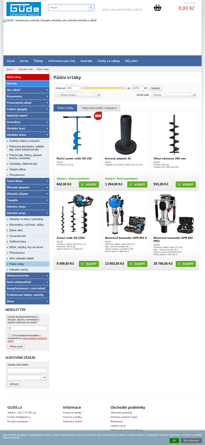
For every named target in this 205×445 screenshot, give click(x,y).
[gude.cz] (23, 9)
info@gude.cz (23, 417)
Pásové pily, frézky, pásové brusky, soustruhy (25, 157)
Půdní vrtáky (65, 107)
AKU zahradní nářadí (21, 258)
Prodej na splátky (72, 412)
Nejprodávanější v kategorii (99, 107)
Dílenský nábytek (17, 193)
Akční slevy (14, 77)
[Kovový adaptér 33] (125, 135)
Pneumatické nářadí (19, 102)
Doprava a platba (72, 417)
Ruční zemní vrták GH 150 (74, 158)
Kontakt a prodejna (17, 421)
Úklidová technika (18, 275)
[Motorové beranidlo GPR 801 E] (125, 214)
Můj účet (131, 61)
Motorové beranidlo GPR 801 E (126, 237)
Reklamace (117, 421)
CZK (186, 3)
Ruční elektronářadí (19, 282)
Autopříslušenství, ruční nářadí (26, 288)
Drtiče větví (16, 230)
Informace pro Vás (61, 61)
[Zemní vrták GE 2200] (77, 214)
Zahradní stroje (25, 69)
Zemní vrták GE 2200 (71, 237)
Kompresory (14, 96)
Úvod (11, 61)
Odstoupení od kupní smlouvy (127, 430)
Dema (10, 301)
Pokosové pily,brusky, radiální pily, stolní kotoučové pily (26, 148)
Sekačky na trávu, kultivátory (26, 219)
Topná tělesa (14, 180)
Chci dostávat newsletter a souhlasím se (27, 338)
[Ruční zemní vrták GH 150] (77, 135)
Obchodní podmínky (121, 412)
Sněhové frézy (17, 241)
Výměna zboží (118, 426)
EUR (193, 3)
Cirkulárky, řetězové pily (23, 163)
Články (38, 61)
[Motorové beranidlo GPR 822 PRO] (174, 214)
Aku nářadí (13, 89)
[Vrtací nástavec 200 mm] (174, 135)
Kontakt (86, 61)
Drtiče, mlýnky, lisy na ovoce (26, 247)
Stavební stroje (16, 206)
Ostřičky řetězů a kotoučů (24, 140)
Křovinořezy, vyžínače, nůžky (26, 224)
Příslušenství (17, 174)
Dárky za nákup (109, 61)
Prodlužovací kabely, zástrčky (25, 294)
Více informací (191, 440)
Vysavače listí (17, 235)
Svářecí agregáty (17, 109)
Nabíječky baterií (17, 115)
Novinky (12, 83)
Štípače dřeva (17, 169)
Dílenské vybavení (18, 187)
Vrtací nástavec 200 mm (170, 158)
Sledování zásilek (72, 421)
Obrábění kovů (16, 128)
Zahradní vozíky (18, 269)
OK (174, 440)
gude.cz (10, 69)
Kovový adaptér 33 (118, 158)
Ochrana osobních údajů (124, 417)
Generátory (13, 122)
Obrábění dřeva (16, 134)
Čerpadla (12, 200)
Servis (24, 61)
